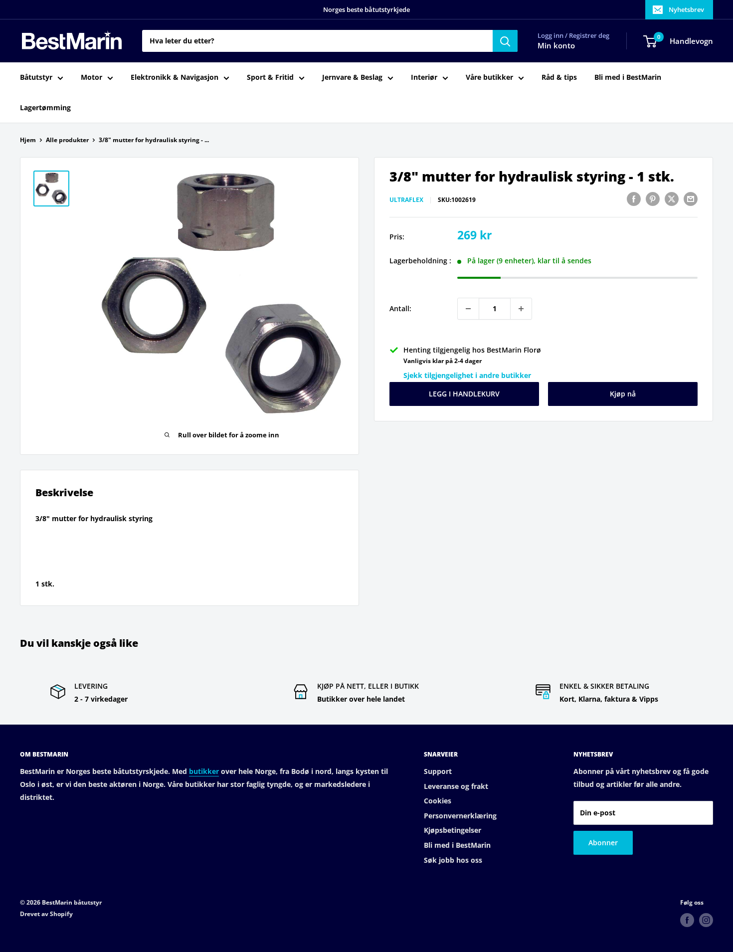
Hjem (28, 140)
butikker (204, 771)
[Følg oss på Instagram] (706, 920)
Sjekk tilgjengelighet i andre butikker (467, 375)
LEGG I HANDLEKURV (464, 393)
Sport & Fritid (270, 77)
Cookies (437, 800)
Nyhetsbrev (686, 9)
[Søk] (505, 41)
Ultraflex (406, 200)
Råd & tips (559, 77)
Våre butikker (489, 77)
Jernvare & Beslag (352, 77)
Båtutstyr (36, 77)
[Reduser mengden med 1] (468, 308)
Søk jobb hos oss (453, 860)
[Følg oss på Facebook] (687, 920)
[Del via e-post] (691, 199)
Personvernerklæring (460, 815)
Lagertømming (45, 107)
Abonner (603, 842)
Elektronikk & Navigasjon (174, 77)
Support (438, 771)
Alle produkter (67, 140)
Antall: (400, 308)
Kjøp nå (623, 393)
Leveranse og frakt (456, 786)
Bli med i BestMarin (627, 77)
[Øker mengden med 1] (521, 308)
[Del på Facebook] (634, 199)
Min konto (556, 46)
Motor (91, 77)
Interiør (424, 77)
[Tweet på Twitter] (672, 199)
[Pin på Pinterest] (653, 199)
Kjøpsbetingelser (452, 830)
